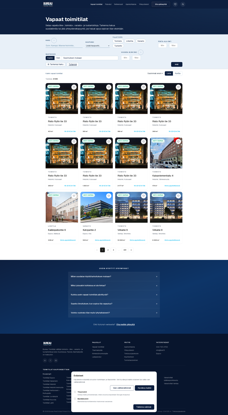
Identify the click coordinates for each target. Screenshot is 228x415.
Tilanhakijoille (97, 350)
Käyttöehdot (129, 357)
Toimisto (118, 41)
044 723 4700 (162, 347)
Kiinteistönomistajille (100, 353)
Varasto (140, 41)
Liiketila (129, 41)
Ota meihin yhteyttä (125, 324)
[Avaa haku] (182, 4)
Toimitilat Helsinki (49, 384)
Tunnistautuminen (131, 360)
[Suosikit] (175, 4)
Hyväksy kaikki (144, 388)
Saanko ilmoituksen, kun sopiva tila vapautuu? (91, 303)
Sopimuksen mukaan (72, 58)
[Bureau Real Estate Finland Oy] (66, 343)
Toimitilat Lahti (48, 403)
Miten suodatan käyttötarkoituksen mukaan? (91, 276)
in (45, 360)
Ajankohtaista (131, 4)
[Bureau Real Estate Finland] (48, 4)
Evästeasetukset (98, 388)
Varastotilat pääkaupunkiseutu (171, 378)
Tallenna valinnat (143, 407)
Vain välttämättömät (122, 388)
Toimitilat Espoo (49, 378)
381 (125, 250)
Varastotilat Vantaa (171, 383)
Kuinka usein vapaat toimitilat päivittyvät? (89, 294)
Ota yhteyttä (161, 4)
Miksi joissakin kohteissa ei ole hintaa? (88, 285)
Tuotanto (118, 46)
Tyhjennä (73, 64)
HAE (177, 64)
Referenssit (118, 4)
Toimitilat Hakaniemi (50, 381)
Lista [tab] (169, 73)
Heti (58, 58)
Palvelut (108, 4)
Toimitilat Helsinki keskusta (53, 387)
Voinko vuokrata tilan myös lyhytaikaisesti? (90, 312)
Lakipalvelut (96, 357)
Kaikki (50, 58)
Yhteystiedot (144, 4)
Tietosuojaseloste (131, 353)
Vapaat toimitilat (96, 4)
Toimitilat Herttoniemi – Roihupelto (51, 391)
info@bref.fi (160, 350)
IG (56, 360)
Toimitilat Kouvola (49, 400)
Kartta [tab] (177, 73)
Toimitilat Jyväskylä (50, 396)
